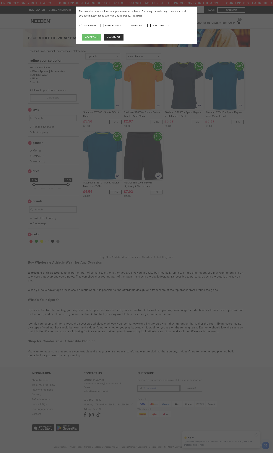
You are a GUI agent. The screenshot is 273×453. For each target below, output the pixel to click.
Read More (137, 16)
